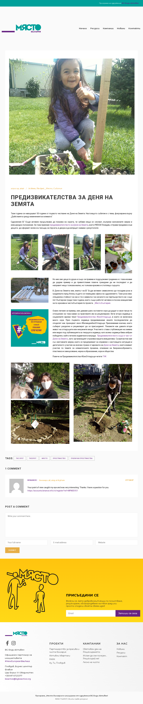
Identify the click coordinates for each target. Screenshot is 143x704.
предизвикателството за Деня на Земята (69, 225)
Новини (121, 28)
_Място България (102, 303)
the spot (20, 458)
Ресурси (94, 28)
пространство (59, 458)
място (44, 458)
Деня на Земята (111, 345)
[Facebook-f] (7, 643)
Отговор (129, 480)
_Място (48, 188)
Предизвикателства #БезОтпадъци (94, 317)
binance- (33, 480)
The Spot (40, 188)
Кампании (108, 28)
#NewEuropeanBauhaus (17, 661)
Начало (83, 28)
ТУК (104, 356)
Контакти (134, 28)
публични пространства (81, 458)
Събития (57, 188)
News (33, 188)
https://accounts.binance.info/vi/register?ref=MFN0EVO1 (53, 491)
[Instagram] (13, 643)
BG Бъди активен (130, 3)
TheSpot (32, 458)
